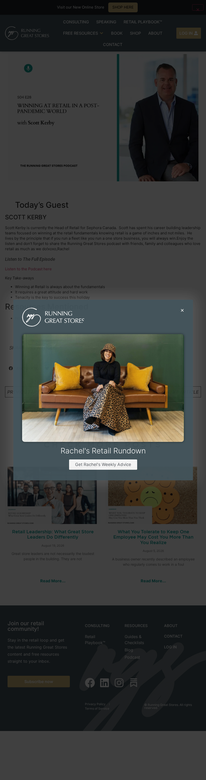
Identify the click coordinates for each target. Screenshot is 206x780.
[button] (182, 310)
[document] (103, 390)
